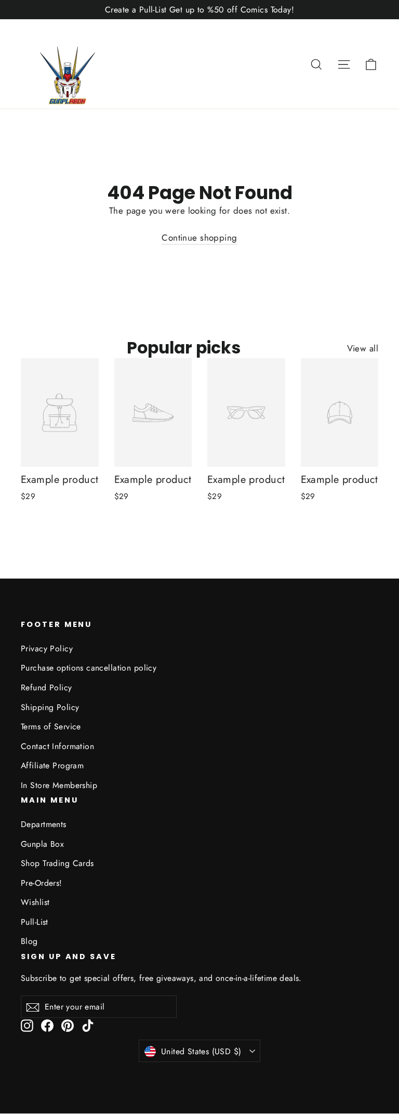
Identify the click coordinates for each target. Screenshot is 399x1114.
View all (362, 348)
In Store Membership (59, 785)
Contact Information (57, 746)
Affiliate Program (52, 765)
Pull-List (34, 922)
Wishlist (35, 902)
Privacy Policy (47, 648)
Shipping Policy (50, 707)
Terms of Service (51, 726)
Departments (43, 824)
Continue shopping (199, 237)
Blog (29, 941)
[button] (370, 64)
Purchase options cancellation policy (88, 668)
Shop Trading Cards (57, 863)
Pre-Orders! (41, 883)
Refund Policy (46, 687)
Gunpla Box (42, 844)
